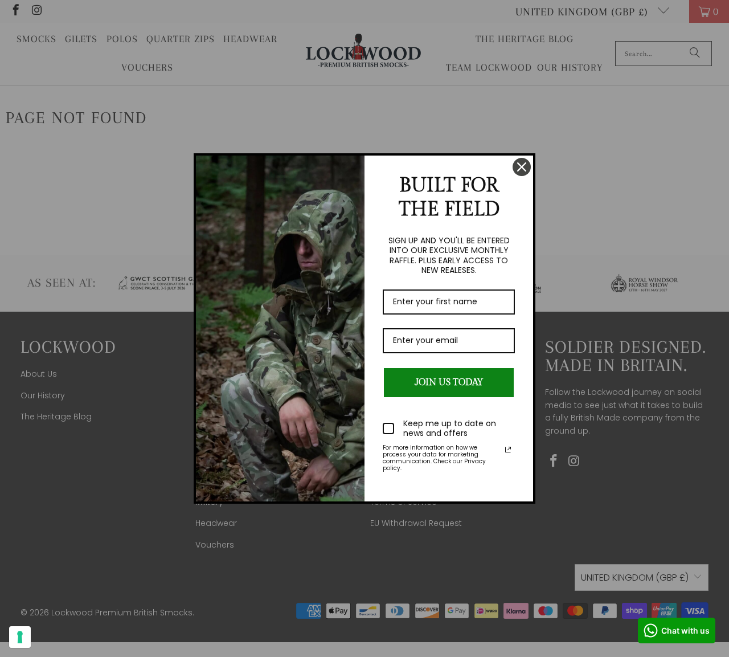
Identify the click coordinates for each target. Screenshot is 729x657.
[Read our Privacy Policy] (508, 449)
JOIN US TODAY (449, 382)
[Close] (521, 167)
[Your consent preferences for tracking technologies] (20, 637)
